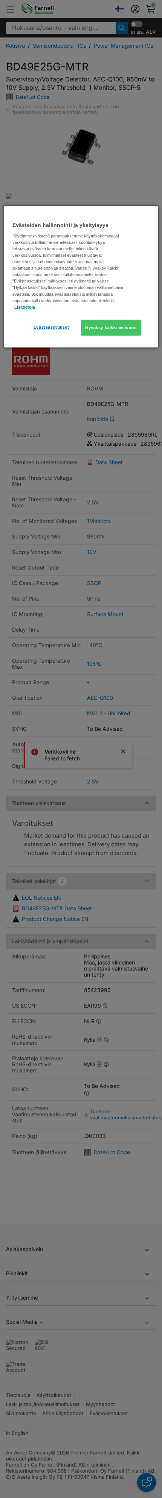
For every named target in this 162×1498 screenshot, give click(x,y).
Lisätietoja (24, 306)
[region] (81, 276)
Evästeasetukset (51, 327)
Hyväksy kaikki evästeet (111, 327)
